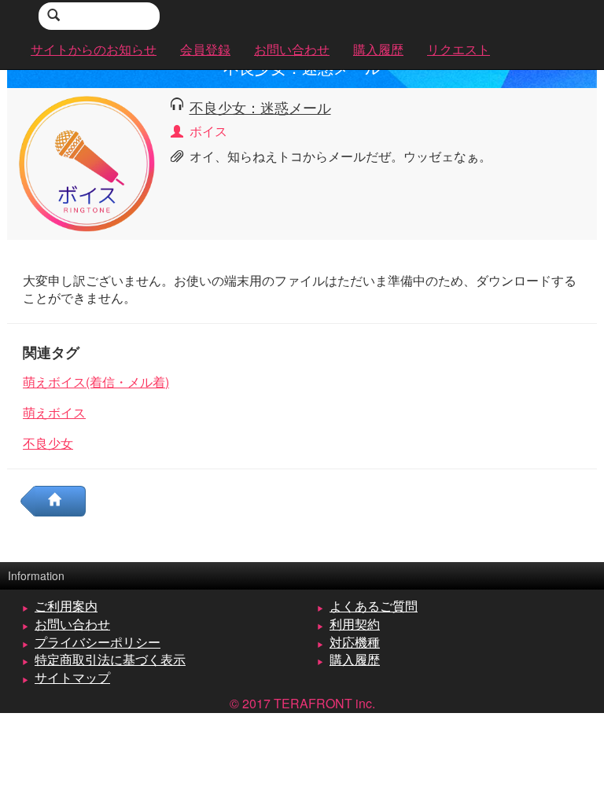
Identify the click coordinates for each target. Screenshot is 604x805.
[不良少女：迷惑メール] (87, 162)
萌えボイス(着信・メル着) (96, 382)
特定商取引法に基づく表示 (110, 659)
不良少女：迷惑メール (260, 107)
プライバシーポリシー (97, 642)
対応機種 (355, 642)
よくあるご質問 (374, 606)
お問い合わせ (72, 624)
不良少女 (48, 443)
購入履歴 (355, 659)
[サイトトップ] (60, 501)
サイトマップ (72, 677)
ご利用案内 (66, 606)
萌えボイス (54, 412)
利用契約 (355, 624)
